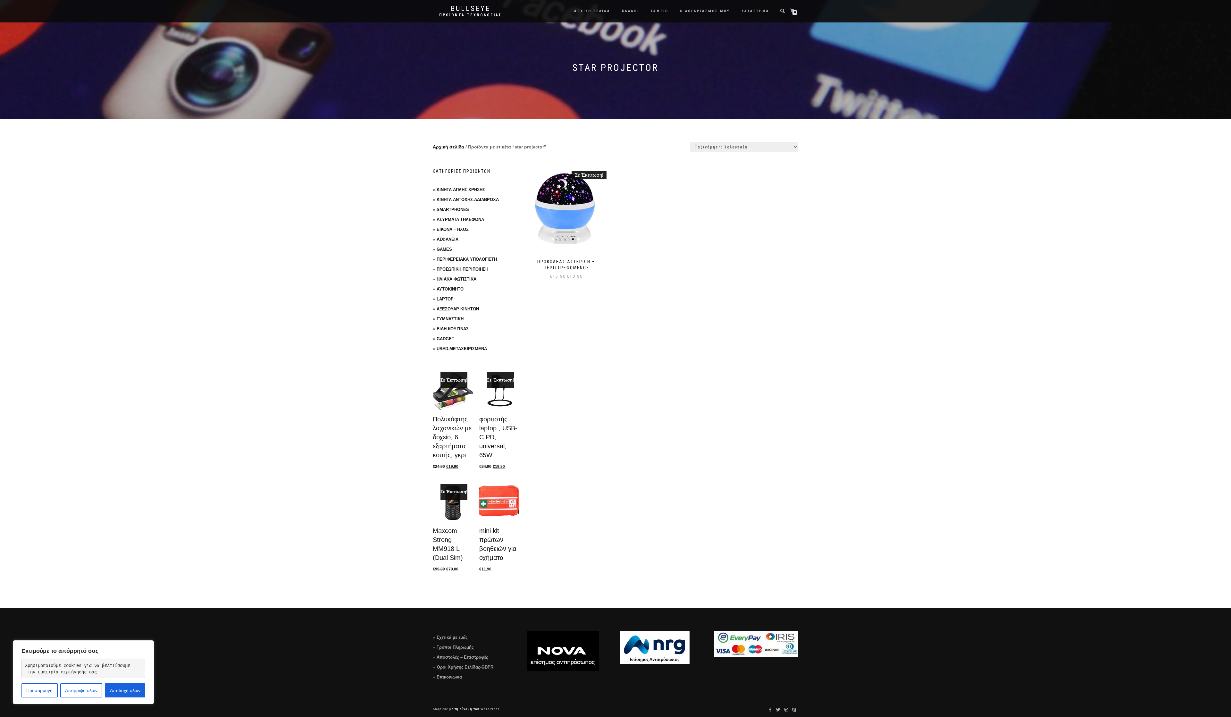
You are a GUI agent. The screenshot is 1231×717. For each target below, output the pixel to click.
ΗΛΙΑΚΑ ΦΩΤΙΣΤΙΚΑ (456, 279)
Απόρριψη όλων (81, 690)
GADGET (445, 338)
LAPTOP (445, 299)
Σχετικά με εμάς (452, 637)
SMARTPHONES (453, 209)
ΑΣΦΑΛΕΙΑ (447, 239)
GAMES (444, 249)
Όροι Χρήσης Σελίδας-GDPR (465, 667)
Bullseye (470, 9)
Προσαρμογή (39, 690)
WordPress (489, 709)
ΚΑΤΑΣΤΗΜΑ (755, 11)
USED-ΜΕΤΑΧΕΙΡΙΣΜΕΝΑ (462, 348)
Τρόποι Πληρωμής (455, 647)
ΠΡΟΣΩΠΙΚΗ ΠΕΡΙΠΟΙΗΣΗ (462, 269)
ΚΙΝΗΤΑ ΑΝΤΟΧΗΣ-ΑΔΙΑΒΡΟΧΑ (468, 199)
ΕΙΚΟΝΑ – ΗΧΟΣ (453, 229)
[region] (83, 672)
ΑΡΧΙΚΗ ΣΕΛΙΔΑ (592, 11)
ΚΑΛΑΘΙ (630, 11)
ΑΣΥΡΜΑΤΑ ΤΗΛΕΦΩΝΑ (460, 219)
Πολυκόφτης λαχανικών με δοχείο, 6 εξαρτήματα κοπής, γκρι (452, 437)
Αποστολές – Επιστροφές (462, 657)
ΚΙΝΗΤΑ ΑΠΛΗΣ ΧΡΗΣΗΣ (461, 189)
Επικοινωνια (449, 677)
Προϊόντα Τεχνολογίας (470, 15)
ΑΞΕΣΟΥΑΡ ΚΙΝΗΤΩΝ (458, 309)
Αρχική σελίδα (448, 146)
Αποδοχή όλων (125, 690)
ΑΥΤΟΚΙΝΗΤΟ (450, 289)
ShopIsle (441, 709)
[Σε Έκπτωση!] (453, 391)
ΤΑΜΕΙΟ (659, 11)
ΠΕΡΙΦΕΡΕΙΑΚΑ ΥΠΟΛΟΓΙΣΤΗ (467, 259)
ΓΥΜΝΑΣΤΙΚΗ (450, 318)
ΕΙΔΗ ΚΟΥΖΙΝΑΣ (453, 328)
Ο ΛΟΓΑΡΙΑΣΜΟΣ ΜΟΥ (705, 11)
